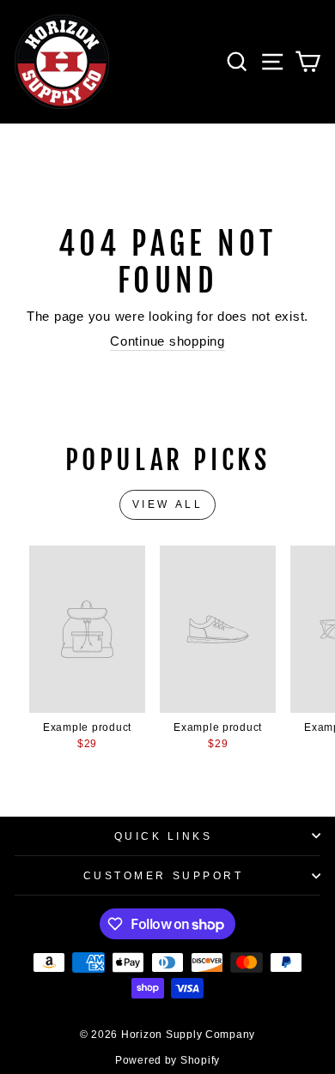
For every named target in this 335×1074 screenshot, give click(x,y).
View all (168, 504)
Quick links (163, 836)
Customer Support (163, 875)
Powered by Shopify (167, 1060)
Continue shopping (167, 341)
